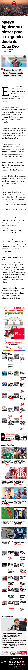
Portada (24, 640)
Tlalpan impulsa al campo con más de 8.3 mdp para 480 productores (23, 411)
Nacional (20, 640)
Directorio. (16, 667)
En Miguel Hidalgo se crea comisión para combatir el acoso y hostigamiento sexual (11, 422)
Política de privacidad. (16, 666)
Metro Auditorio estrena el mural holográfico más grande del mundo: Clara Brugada (22, 399)
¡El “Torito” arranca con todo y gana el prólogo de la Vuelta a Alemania (7, 481)
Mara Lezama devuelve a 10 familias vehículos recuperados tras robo (23, 375)
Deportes (8, 51)
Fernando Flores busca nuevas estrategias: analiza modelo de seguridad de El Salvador (23, 593)
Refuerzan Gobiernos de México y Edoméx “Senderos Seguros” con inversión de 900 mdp (11, 568)
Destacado (15, 640)
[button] (2, 661)
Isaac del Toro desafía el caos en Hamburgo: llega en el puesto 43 (7, 541)
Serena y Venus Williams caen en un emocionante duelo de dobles (20, 501)
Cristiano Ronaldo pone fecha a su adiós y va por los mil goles (7, 521)
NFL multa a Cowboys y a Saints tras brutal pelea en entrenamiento (20, 461)
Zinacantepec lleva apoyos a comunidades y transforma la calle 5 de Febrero (23, 605)
